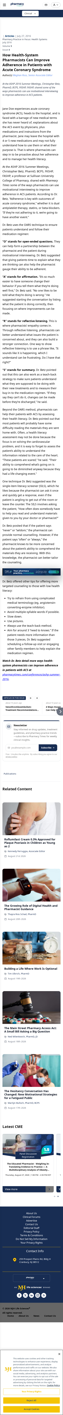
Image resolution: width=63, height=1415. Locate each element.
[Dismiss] (57, 571)
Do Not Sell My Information (31, 1239)
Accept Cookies (31, 1409)
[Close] (59, 1354)
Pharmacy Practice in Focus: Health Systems (24, 39)
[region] (31, 1382)
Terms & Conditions (31, 1235)
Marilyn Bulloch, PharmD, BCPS (24, 1102)
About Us (31, 1213)
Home (10, 1315)
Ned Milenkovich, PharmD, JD (23, 1036)
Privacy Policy (31, 1231)
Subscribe (46, 747)
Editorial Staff (31, 1228)
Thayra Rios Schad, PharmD (22, 914)
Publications (10, 773)
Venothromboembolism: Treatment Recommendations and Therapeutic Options (18, 708)
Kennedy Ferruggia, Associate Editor (26, 851)
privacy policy (11, 756)
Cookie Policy (53, 1385)
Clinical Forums (31, 1217)
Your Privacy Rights (31, 1242)
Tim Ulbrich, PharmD (18, 973)
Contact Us (31, 1224)
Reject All (31, 1400)
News (36, 1315)
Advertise (31, 1220)
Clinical (28, 13)
